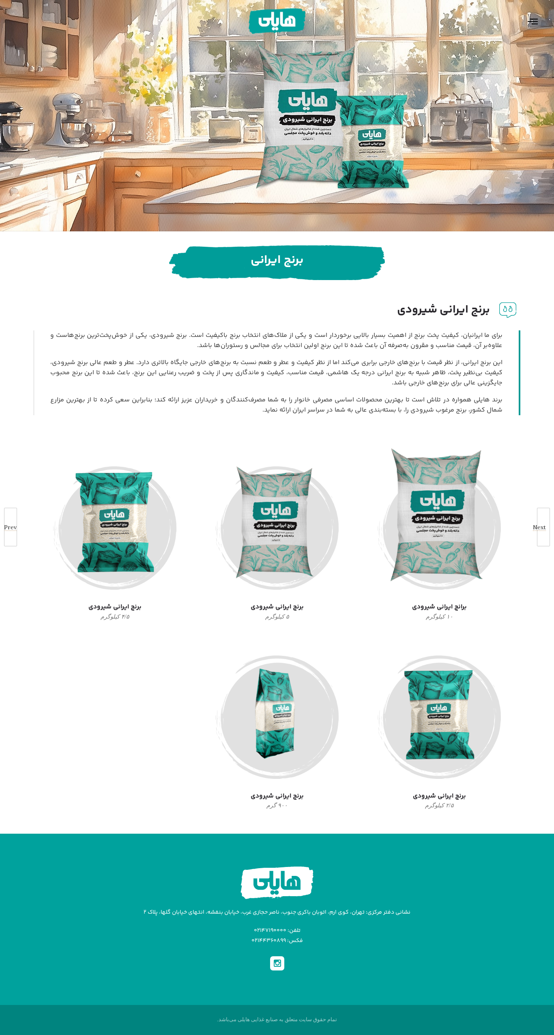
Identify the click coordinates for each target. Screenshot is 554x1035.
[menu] (527, 21)
